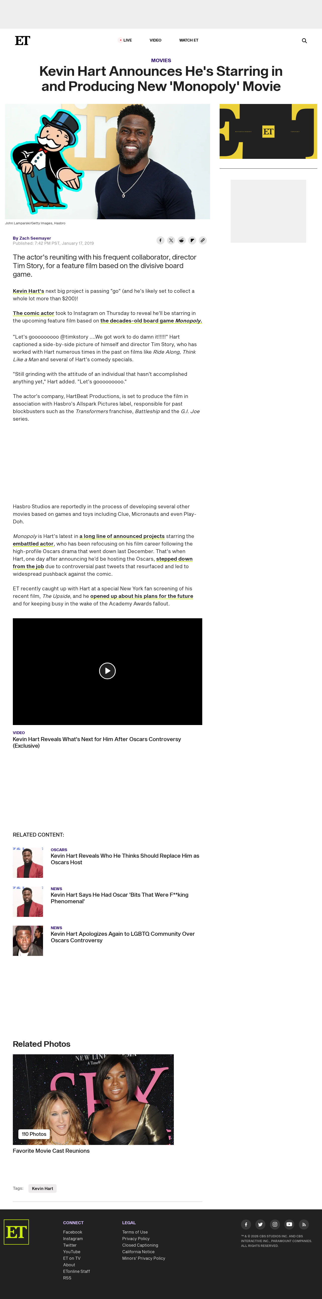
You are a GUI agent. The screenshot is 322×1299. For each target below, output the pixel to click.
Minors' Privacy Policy (143, 1258)
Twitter (70, 1245)
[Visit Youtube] (289, 1224)
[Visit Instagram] (275, 1225)
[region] (268, 131)
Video (156, 40)
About (69, 1265)
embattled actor (33, 544)
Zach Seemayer (35, 238)
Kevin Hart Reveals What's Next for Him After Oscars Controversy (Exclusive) (97, 742)
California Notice (138, 1252)
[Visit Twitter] (260, 1225)
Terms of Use (135, 1232)
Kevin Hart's (28, 291)
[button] (107, 671)
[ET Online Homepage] (22, 40)
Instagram (73, 1239)
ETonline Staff (76, 1272)
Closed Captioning (140, 1245)
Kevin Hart (42, 1188)
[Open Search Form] (304, 41)
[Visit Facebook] (246, 1225)
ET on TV (71, 1258)
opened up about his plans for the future (141, 596)
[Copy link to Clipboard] (202, 241)
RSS (67, 1278)
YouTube (71, 1252)
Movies (161, 60)
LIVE (128, 40)
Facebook (72, 1232)
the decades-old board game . (151, 321)
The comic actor (33, 313)
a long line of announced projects (122, 536)
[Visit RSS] (304, 1225)
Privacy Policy (136, 1239)
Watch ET (189, 40)
